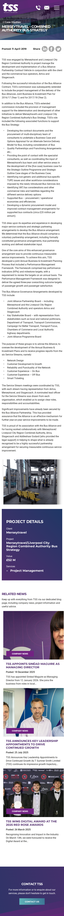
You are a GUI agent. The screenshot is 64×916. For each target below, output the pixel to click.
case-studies (13, 22)
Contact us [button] (32, 901)
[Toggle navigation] (56, 7)
